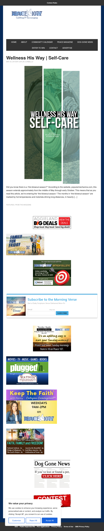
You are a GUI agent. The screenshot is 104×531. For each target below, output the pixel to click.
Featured (10, 205)
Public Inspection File (27, 526)
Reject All (33, 520)
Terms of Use (68, 526)
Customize (16, 520)
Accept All (50, 520)
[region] (33, 512)
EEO (16, 526)
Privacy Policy (56, 526)
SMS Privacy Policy (82, 526)
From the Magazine (23, 205)
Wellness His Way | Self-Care (37, 57)
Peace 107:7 (27, 14)
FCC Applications (43, 526)
